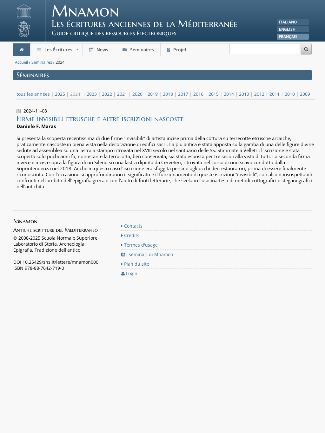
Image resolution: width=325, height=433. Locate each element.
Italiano (288, 22)
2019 (153, 94)
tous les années (33, 94)
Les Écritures (61, 51)
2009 (305, 94)
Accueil (21, 62)
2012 (259, 94)
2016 (198, 94)
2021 (122, 94)
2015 (214, 94)
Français (288, 36)
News (102, 50)
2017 (183, 94)
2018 (168, 94)
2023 (92, 94)
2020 (137, 94)
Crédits (131, 235)
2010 (290, 94)
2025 (60, 94)
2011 (274, 94)
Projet (180, 50)
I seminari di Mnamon (149, 254)
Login (131, 273)
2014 (229, 94)
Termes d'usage (140, 245)
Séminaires (141, 50)
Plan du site (136, 264)
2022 (107, 94)
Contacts (133, 226)
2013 (244, 94)
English (287, 29)
